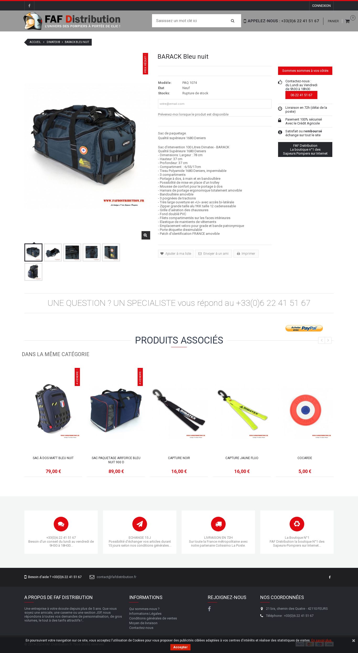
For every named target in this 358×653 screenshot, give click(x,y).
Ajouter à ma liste (178, 253)
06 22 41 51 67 (301, 95)
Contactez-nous (141, 628)
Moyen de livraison (143, 623)
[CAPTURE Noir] (179, 410)
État (161, 88)
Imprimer (248, 253)
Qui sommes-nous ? (144, 609)
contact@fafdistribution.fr (116, 577)
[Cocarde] (305, 410)
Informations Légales (145, 614)
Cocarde (304, 458)
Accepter (180, 647)
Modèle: (165, 83)
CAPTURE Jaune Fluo (241, 458)
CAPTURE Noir (179, 458)
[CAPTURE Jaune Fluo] (242, 410)
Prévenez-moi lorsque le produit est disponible (193, 114)
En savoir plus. (321, 640)
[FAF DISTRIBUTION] (72, 20)
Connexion (321, 6)
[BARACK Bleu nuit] (33, 252)
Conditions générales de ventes (153, 618)
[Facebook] (29, 5)
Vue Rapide (53, 430)
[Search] (232, 20)
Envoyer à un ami (216, 253)
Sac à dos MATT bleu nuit (53, 458)
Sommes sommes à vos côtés (305, 71)
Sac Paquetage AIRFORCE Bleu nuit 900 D (116, 460)
